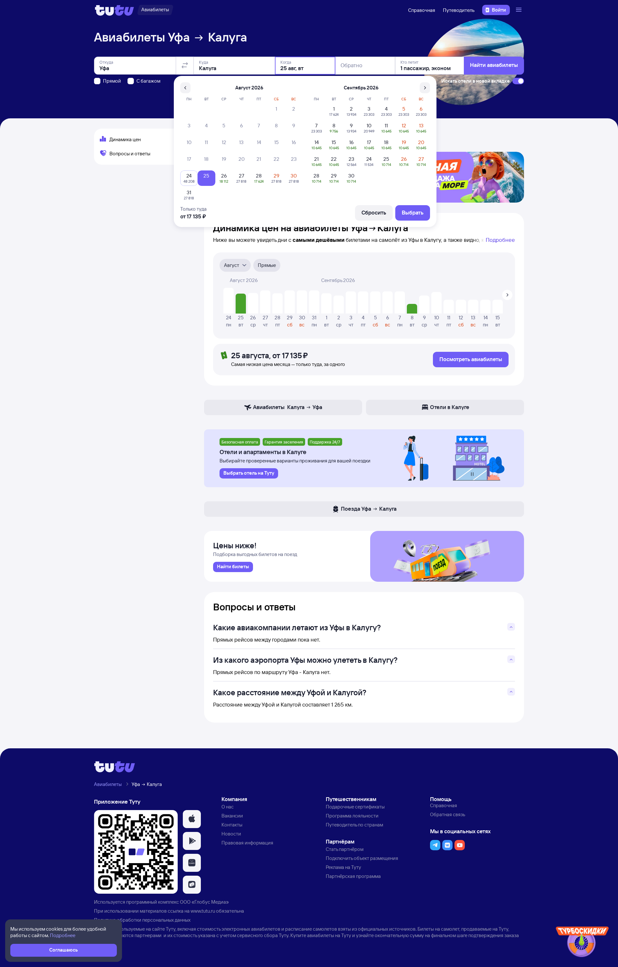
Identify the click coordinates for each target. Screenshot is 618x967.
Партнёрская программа (353, 876)
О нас (227, 807)
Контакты (231, 825)
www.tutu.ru (203, 911)
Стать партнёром (344, 849)
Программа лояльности (352, 816)
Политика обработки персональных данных (142, 920)
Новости (231, 834)
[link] (233, 567)
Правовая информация (247, 843)
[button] (192, 819)
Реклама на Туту (343, 867)
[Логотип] (114, 10)
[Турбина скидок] (582, 943)
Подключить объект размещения (362, 858)
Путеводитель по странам (354, 825)
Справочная (421, 10)
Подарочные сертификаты (355, 807)
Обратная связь (447, 814)
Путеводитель (458, 10)
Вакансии (232, 816)
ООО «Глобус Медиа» (204, 902)
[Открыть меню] (519, 10)
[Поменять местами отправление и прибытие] (185, 66)
